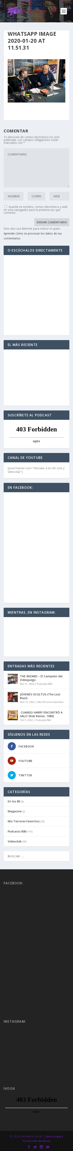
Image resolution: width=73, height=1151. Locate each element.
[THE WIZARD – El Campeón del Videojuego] (13, 679)
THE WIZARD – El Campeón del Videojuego (41, 678)
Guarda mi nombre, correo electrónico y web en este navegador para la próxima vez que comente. (36, 210)
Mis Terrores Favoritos (50, 702)
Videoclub (14, 841)
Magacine (14, 811)
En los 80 (14, 801)
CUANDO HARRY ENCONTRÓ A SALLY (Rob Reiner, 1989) (41, 714)
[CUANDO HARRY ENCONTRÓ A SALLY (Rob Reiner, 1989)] (13, 715)
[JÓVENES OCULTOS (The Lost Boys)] (13, 697)
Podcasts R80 (44, 684)
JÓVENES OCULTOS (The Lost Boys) (40, 696)
